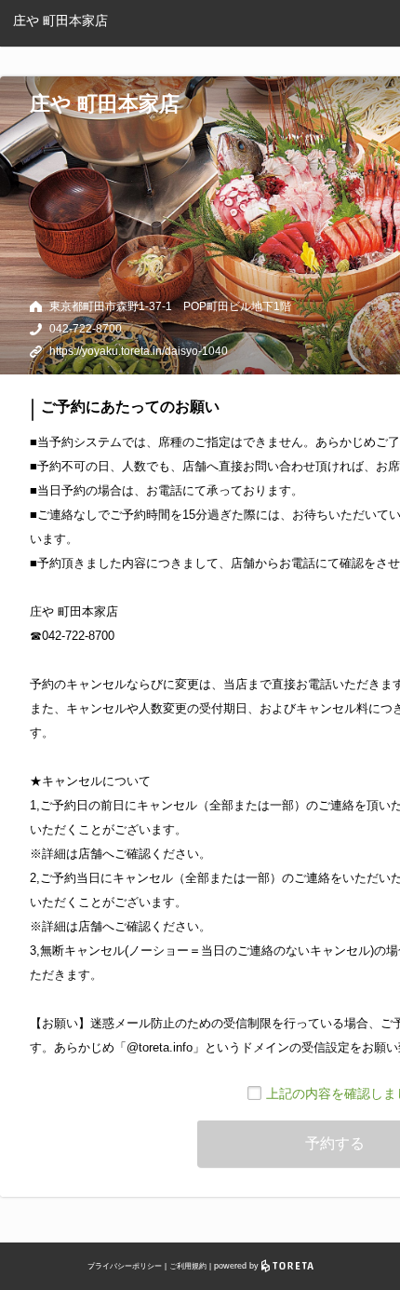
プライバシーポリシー (124, 1266)
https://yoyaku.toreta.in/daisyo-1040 (138, 351)
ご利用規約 (188, 1266)
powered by (237, 1265)
